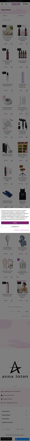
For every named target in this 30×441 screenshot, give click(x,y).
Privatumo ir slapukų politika (21, 230)
